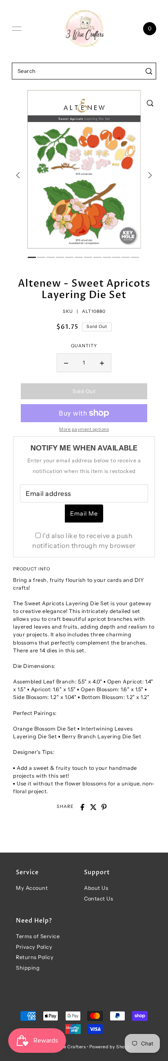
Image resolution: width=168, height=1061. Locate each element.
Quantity (84, 345)
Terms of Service (38, 936)
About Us (96, 888)
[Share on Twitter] (93, 807)
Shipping (28, 968)
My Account (32, 888)
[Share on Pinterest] (104, 807)
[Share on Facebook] (82, 807)
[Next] (150, 175)
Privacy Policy (34, 947)
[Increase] (102, 363)
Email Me (84, 513)
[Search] (148, 71)
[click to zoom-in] (150, 103)
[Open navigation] (17, 28)
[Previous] (18, 175)
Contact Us (98, 899)
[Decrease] (66, 363)
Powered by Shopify (111, 1047)
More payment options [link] (84, 429)
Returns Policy (34, 957)
